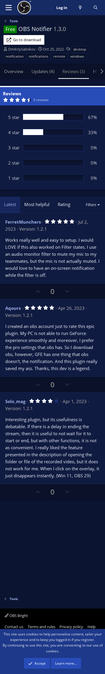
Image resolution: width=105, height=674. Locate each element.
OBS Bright (18, 615)
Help (92, 626)
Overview (13, 71)
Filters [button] (91, 204)
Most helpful (37, 204)
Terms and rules (41, 626)
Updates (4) (43, 71)
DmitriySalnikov (22, 49)
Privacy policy (71, 626)
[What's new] (80, 8)
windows (77, 56)
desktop (79, 49)
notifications (38, 56)
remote (59, 56)
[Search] (95, 8)
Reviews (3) (73, 71)
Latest (10, 204)
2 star (14, 163)
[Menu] (8, 7)
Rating (64, 204)
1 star (14, 178)
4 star (14, 132)
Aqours (13, 308)
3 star (14, 148)
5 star (14, 117)
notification (15, 56)
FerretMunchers (23, 222)
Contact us (14, 626)
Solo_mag (15, 401)
